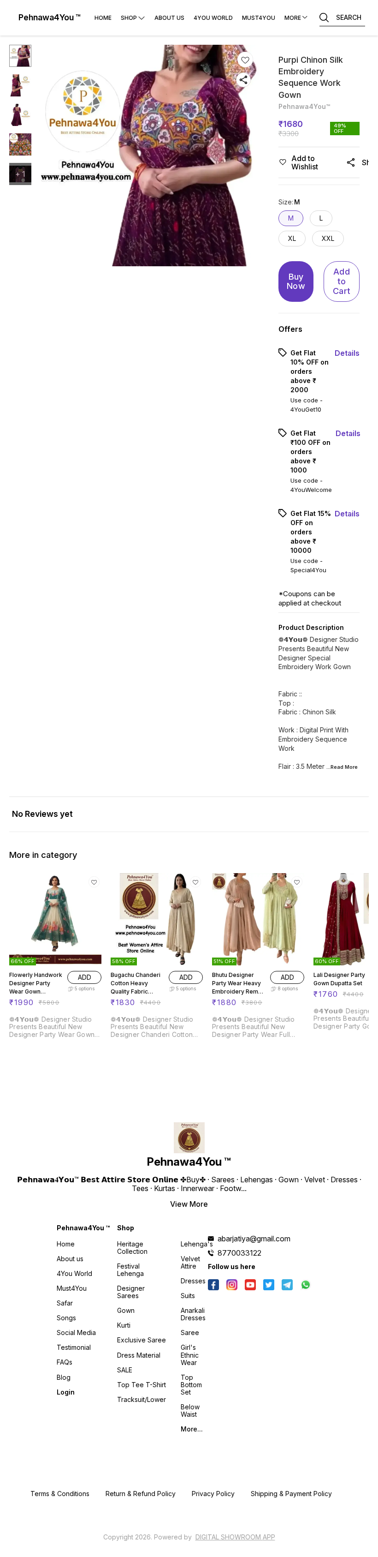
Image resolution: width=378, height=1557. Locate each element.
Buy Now (296, 281)
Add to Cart (341, 281)
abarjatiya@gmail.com (254, 1238)
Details (347, 353)
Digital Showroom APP (235, 1537)
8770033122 (239, 1253)
